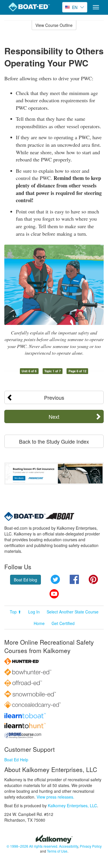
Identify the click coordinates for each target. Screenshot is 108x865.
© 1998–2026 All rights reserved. (32, 846)
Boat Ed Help (16, 759)
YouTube (54, 593)
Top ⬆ (15, 612)
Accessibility (68, 846)
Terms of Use (57, 851)
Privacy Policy (91, 846)
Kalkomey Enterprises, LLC (72, 805)
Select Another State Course (72, 612)
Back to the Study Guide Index (54, 441)
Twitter (55, 579)
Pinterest (93, 579)
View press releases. (55, 797)
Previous (54, 397)
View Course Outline (54, 25)
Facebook (74, 579)
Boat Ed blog (25, 580)
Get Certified (63, 623)
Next (54, 416)
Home (39, 623)
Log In (34, 612)
